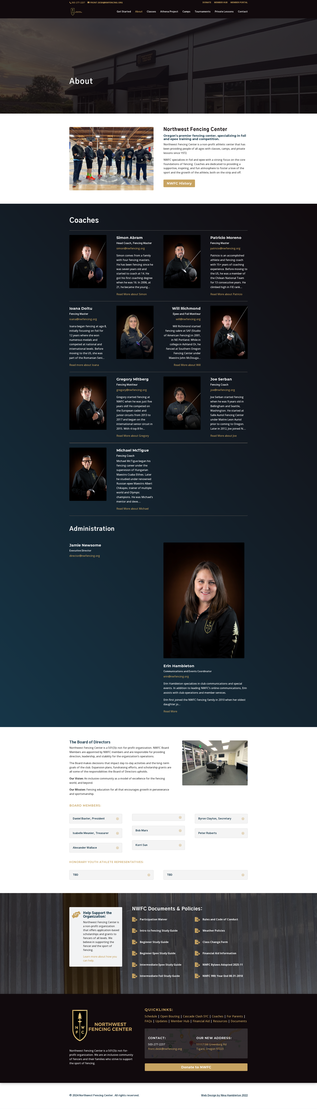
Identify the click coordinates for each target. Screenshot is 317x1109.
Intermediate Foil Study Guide (160, 976)
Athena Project (169, 12)
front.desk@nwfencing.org (165, 1049)
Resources (220, 1021)
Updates (161, 1021)
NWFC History (179, 183)
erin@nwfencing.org (176, 676)
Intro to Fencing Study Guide (159, 930)
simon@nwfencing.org (130, 248)
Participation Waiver (153, 919)
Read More (170, 711)
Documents (239, 1021)
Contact (243, 12)
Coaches (217, 1016)
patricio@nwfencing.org (225, 248)
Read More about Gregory (132, 436)
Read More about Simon (131, 294)
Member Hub (221, 2)
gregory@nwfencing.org (131, 390)
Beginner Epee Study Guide (158, 953)
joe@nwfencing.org (222, 390)
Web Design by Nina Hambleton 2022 (224, 1095)
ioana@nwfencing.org (83, 319)
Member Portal (239, 2)
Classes (151, 12)
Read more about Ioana (84, 365)
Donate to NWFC (196, 1067)
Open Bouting (170, 1016)
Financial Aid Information (219, 953)
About (138, 12)
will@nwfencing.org (188, 319)
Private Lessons (224, 12)
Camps (186, 12)
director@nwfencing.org (84, 556)
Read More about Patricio (226, 294)
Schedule (151, 1016)
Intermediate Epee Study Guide (160, 964)
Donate (207, 2)
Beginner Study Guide (154, 942)
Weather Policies (214, 930)
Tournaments (203, 12)
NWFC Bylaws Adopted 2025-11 (223, 964)
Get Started (124, 12)
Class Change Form (215, 942)
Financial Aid (201, 1021)
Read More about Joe (223, 436)
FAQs (148, 1021)
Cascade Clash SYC (196, 1016)
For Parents (235, 1016)
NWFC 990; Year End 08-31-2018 (223, 976)
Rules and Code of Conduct (220, 919)
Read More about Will (187, 365)
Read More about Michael (132, 508)
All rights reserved (127, 1095)
